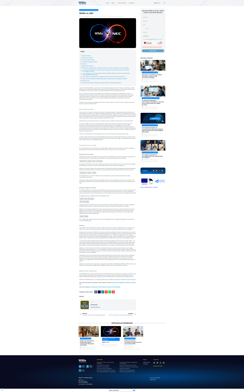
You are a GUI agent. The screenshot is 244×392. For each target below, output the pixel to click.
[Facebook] (154, 363)
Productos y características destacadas (89, 10)
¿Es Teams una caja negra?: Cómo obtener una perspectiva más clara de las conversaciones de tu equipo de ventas (153, 103)
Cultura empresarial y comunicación (150, 98)
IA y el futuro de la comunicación (149, 72)
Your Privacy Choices (126, 390)
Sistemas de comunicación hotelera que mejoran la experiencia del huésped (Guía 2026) (87, 343)
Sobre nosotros (122, 3)
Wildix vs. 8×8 (105, 342)
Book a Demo (153, 50)
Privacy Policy (159, 39)
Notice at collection (114, 390)
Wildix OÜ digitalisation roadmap (149, 187)
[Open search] (164, 3)
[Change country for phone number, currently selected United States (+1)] (144, 28)
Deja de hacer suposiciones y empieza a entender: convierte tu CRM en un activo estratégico (152, 76)
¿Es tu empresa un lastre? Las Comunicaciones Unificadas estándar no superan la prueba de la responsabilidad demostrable (152, 130)
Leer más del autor (95, 307)
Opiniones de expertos (86, 338)
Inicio (107, 3)
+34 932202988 (88, 384)
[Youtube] (164, 363)
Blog (113, 3)
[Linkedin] (157, 363)
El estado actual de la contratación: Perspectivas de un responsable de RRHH (133, 342)
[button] (95, 291)
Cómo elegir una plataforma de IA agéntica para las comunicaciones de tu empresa (152, 156)
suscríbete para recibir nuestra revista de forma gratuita (105, 287)
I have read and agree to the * (154, 39)
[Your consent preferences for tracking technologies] (2, 390)
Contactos (131, 3)
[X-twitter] (161, 363)
